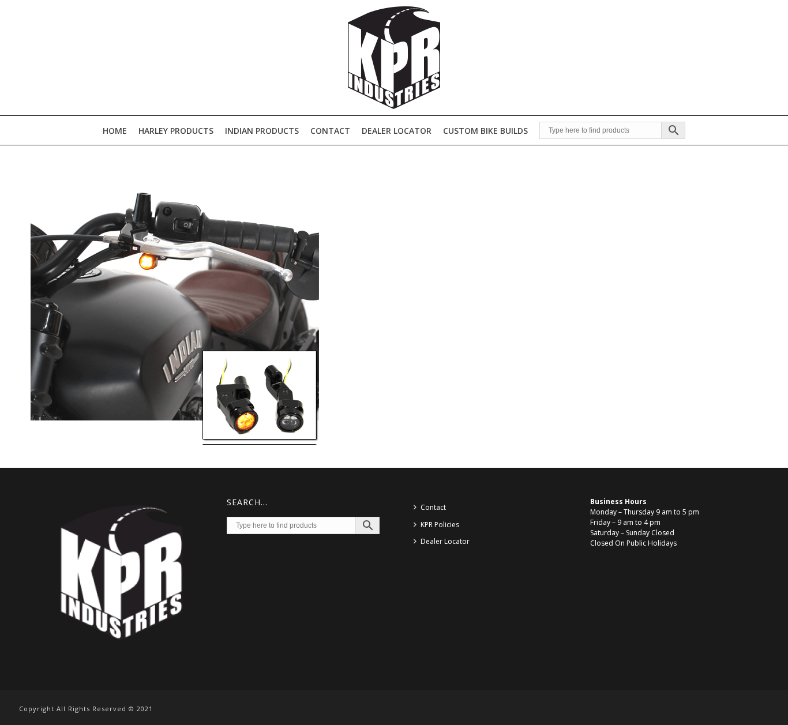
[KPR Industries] (394, 57)
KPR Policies (440, 524)
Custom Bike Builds (485, 130)
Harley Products (175, 130)
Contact (330, 130)
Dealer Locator (396, 130)
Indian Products (262, 130)
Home (115, 130)
